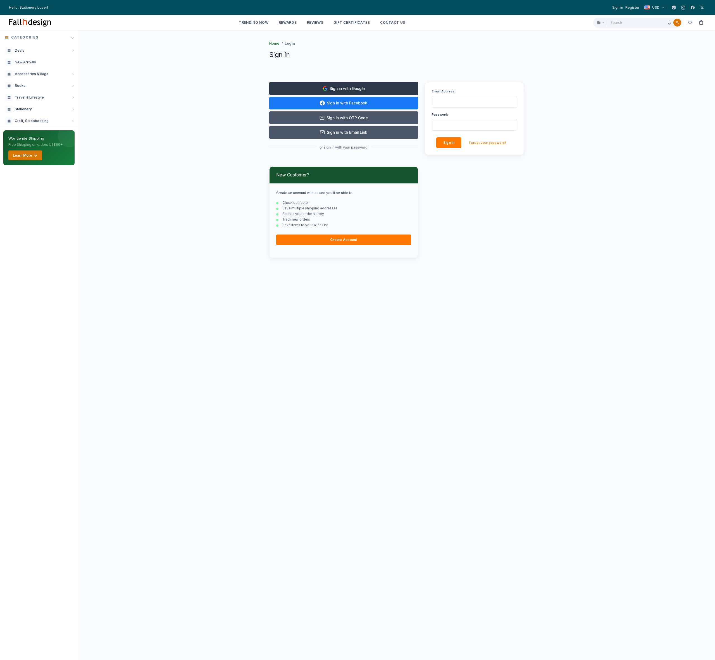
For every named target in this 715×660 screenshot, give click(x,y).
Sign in (617, 7)
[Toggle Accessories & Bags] (73, 74)
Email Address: (443, 91)
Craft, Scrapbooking (32, 121)
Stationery (23, 109)
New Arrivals (25, 62)
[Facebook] (693, 7)
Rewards (288, 22)
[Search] (677, 23)
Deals (19, 50)
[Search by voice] (669, 23)
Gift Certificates (351, 22)
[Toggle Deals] (73, 50)
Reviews (315, 22)
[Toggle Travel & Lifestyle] (73, 97)
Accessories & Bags (31, 74)
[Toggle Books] (73, 86)
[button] (39, 37)
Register (632, 7)
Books (20, 85)
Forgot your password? (487, 143)
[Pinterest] (674, 7)
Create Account (343, 240)
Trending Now (254, 22)
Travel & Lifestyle (29, 97)
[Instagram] (683, 7)
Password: (440, 114)
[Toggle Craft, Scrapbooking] (73, 121)
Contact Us (392, 22)
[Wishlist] (690, 23)
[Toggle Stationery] (73, 109)
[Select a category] (600, 23)
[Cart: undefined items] (701, 23)
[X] (702, 7)
